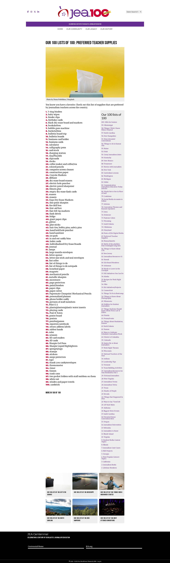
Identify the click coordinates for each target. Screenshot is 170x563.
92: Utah (104, 152)
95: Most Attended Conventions (108, 140)
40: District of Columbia (110, 337)
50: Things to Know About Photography (111, 297)
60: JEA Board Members (110, 263)
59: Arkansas (106, 266)
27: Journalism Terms (109, 382)
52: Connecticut (107, 290)
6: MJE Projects (107, 451)
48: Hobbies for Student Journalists (110, 305)
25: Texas (104, 388)
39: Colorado (106, 340)
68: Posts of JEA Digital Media (112, 233)
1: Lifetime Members (109, 468)
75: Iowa (104, 212)
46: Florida (105, 315)
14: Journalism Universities (111, 425)
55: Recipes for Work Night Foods (111, 280)
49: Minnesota (106, 301)
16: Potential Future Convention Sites (108, 418)
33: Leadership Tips (108, 362)
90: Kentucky (106, 158)
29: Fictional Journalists (110, 376)
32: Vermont (105, 365)
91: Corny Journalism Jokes (111, 155)
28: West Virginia (107, 379)
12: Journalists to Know (109, 431)
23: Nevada (105, 394)
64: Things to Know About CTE (110, 249)
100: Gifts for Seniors (109, 122)
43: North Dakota (107, 326)
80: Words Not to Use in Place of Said (112, 192)
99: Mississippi (107, 125)
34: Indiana (105, 359)
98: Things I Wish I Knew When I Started (110, 129)
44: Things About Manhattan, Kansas (112, 322)
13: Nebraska (106, 428)
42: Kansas (105, 329)
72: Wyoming (106, 221)
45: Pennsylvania (107, 318)
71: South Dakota (107, 224)
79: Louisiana (106, 196)
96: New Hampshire (108, 136)
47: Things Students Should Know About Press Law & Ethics (111, 310)
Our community (74, 29)
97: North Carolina (108, 133)
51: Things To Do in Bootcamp (112, 293)
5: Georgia (105, 454)
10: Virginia (105, 437)
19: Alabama (105, 408)
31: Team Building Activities (111, 368)
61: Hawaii (105, 260)
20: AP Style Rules (108, 405)
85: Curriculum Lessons (110, 173)
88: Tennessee (106, 164)
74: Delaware (106, 215)
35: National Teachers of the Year (111, 355)
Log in (99, 561)
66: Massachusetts (108, 241)
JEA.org (89, 546)
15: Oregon (105, 422)
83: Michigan (106, 179)
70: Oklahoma (106, 227)
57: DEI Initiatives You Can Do (112, 273)
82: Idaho (104, 182)
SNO (95, 561)
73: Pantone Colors (108, 218)
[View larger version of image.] (85, 72)
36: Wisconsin (106, 351)
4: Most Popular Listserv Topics (110, 458)
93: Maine (105, 148)
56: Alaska (105, 276)
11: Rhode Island (107, 434)
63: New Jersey (106, 253)
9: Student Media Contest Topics (110, 441)
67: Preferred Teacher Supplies (109, 237)
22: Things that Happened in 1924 (112, 398)
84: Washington (107, 176)
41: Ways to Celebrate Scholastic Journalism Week (111, 333)
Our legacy (91, 29)
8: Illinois (104, 445)
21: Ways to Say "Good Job (110, 402)
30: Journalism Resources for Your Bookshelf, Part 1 (112, 372)
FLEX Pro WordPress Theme (83, 561)
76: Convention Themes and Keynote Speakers (111, 208)
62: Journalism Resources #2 (111, 256)
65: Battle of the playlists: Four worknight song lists (111, 245)
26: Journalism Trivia (109, 385)
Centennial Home (35, 546)
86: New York (106, 170)
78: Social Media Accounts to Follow (111, 200)
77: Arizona (105, 204)
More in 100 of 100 (53, 392)
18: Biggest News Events (110, 411)
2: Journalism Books (108, 465)
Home (60, 29)
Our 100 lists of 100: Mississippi (84, 492)
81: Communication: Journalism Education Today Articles (111, 186)
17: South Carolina (108, 414)
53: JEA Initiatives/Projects (111, 287)
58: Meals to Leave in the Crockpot (110, 269)
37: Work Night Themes (110, 348)
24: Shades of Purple (108, 391)
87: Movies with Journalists (111, 167)
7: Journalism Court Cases (110, 448)
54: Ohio (104, 284)
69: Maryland (106, 230)
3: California (105, 462)
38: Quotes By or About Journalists (109, 344)
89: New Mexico (107, 161)
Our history (106, 29)
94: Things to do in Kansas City (111, 144)
